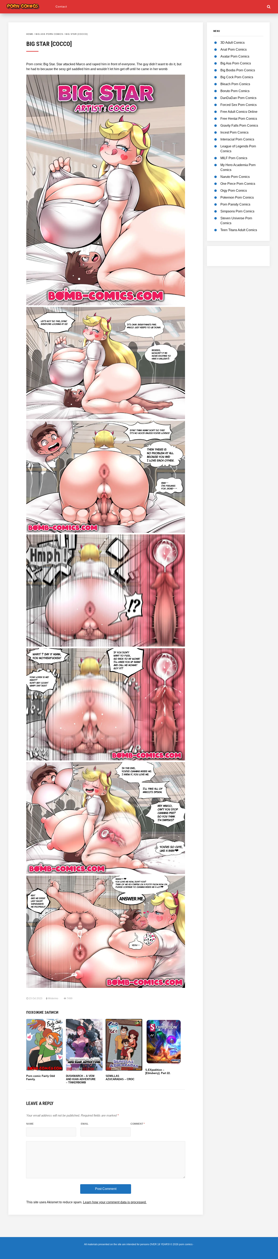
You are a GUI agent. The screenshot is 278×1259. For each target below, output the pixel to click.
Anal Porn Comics (233, 49)
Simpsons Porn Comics (237, 211)
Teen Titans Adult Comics (238, 230)
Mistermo (53, 998)
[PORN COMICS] (30, 5)
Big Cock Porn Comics (236, 77)
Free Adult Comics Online (238, 111)
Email (84, 1123)
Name (30, 1123)
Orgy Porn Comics (233, 190)
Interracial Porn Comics (237, 139)
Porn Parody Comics (235, 204)
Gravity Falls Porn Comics (239, 125)
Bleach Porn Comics (235, 84)
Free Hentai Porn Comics (238, 118)
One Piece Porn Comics (237, 183)
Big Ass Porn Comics (49, 34)
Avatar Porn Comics (234, 56)
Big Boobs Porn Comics (237, 70)
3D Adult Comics (232, 42)
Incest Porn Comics (234, 132)
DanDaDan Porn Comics (238, 98)
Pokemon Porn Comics (237, 197)
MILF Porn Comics (233, 158)
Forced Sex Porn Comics (238, 105)
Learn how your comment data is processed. (115, 1202)
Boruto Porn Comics (235, 91)
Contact (61, 6)
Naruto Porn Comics (235, 176)
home (29, 34)
